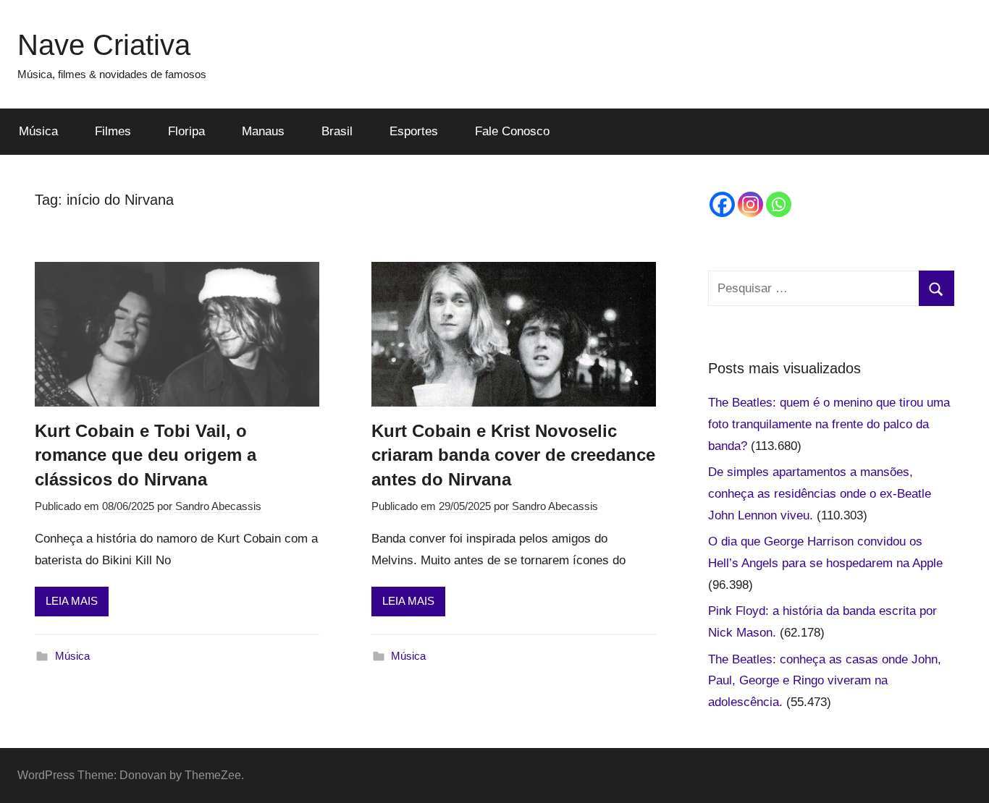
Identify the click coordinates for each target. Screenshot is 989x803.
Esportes (414, 131)
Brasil (337, 131)
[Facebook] (722, 204)
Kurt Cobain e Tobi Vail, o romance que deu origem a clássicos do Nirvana (145, 455)
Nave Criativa (103, 45)
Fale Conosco (512, 131)
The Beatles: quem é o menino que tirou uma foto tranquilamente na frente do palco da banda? (829, 424)
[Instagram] (750, 204)
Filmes (113, 131)
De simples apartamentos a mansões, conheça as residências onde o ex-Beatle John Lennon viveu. (819, 493)
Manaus (263, 131)
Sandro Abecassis (218, 506)
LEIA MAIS (72, 601)
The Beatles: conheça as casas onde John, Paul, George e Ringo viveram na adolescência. (824, 681)
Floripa (186, 131)
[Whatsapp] (778, 204)
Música (38, 131)
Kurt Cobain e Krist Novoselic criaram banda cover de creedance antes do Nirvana (513, 455)
